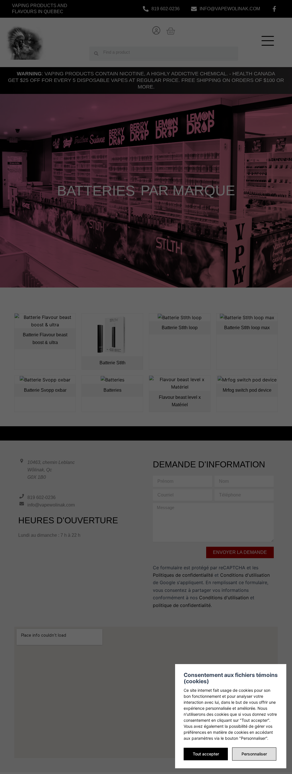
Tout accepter (206, 753)
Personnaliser (254, 753)
